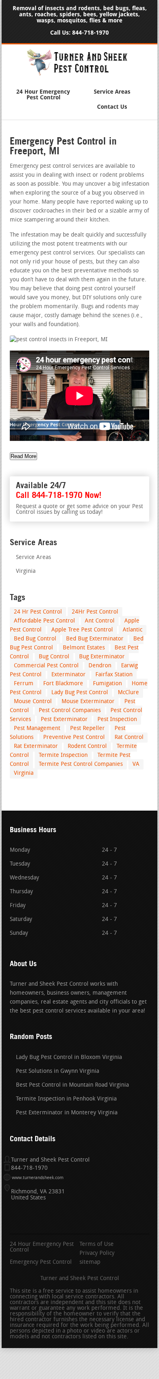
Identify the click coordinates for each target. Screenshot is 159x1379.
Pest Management (37, 729)
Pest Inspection (117, 720)
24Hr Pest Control (95, 612)
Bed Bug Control (35, 639)
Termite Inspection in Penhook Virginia (66, 1099)
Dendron (99, 666)
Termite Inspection (63, 755)
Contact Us (112, 107)
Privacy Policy (97, 1253)
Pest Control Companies (70, 711)
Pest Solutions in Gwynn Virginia (57, 1071)
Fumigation (107, 684)
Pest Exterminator (64, 720)
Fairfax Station (113, 675)
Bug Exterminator (102, 657)
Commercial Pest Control (46, 666)
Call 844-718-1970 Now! (59, 495)
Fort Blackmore (63, 684)
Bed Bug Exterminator (95, 639)
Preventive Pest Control (74, 737)
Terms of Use (97, 1244)
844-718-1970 (90, 33)
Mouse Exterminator (88, 702)
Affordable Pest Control (44, 621)
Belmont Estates (84, 648)
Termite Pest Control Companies (81, 764)
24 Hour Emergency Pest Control (43, 95)
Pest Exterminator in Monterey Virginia (66, 1113)
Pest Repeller (87, 729)
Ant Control (100, 621)
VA (135, 764)
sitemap (90, 1262)
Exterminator (68, 675)
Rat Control (129, 737)
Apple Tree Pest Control (82, 630)
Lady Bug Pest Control (79, 693)
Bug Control (54, 657)
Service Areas (112, 92)
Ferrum (23, 684)
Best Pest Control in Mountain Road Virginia (72, 1085)
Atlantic (132, 630)
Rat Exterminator (36, 746)
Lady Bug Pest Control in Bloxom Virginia (69, 1058)
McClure (128, 693)
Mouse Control (33, 702)
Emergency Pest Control (41, 1262)
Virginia (25, 571)
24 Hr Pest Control (38, 612)
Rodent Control (87, 746)
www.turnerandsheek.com (38, 1178)
